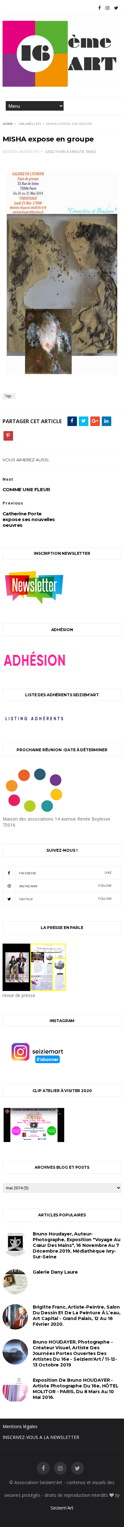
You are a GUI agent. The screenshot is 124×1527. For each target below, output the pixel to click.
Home (8, 124)
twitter (65, 899)
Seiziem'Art (62, 1508)
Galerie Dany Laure (55, 1272)
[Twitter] (116, 8)
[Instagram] (107, 8)
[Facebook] (99, 8)
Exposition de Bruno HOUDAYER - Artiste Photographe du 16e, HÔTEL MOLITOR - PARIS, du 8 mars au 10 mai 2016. (76, 1388)
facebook (65, 873)
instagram (65, 886)
